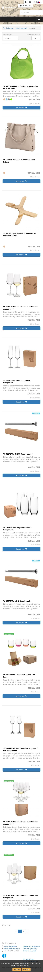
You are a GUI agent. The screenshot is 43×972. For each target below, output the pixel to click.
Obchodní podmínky (30, 948)
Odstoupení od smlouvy (31, 946)
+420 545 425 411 (10, 946)
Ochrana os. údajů (29, 951)
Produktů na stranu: (33, 34)
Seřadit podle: (7, 34)
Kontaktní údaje (28, 959)
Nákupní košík (26, 6)
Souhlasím (26, 969)
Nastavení (17, 969)
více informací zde (22, 965)
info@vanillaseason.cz (12, 948)
